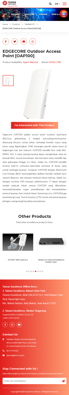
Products (16, 24)
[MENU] (64, 4)
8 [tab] (42, 271)
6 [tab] (38, 271)
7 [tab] (40, 271)
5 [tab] (35, 271)
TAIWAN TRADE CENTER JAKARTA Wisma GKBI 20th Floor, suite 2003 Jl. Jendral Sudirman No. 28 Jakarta (21, 342)
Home (5, 24)
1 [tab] (26, 271)
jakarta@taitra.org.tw (15, 355)
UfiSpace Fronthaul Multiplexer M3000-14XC (51, 261)
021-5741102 (12, 350)
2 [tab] (29, 271)
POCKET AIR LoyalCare (18, 260)
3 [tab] (31, 271)
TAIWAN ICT (30, 24)
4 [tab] (33, 271)
